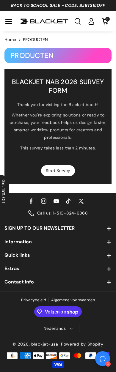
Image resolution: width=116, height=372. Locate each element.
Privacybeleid (33, 299)
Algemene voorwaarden (73, 299)
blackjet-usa (44, 344)
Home (10, 39)
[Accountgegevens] (91, 21)
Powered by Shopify (82, 344)
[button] (8, 21)
